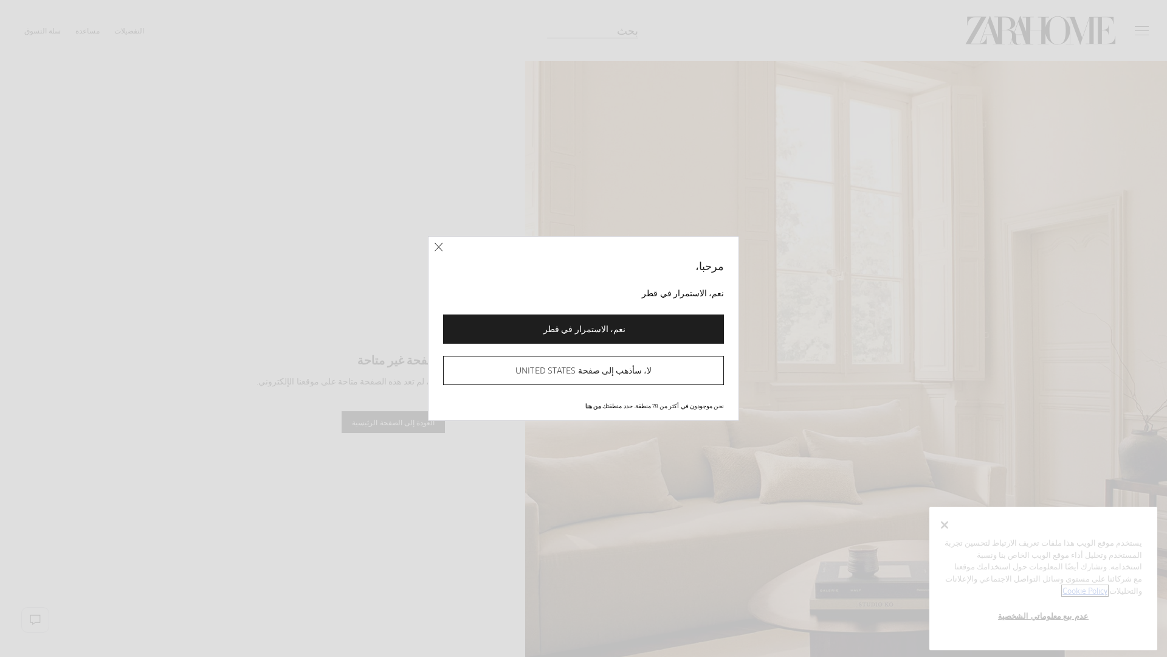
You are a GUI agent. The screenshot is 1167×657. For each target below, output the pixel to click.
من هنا (593, 405)
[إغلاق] (438, 247)
